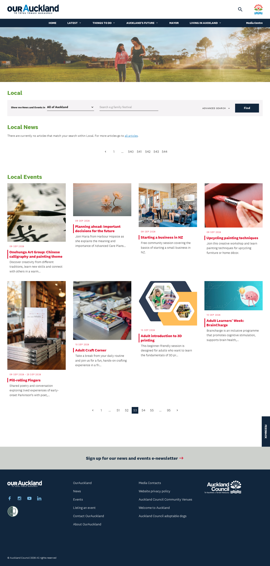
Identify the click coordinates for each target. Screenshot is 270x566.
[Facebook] (9, 498)
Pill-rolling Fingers (25, 380)
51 (118, 410)
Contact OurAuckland (88, 516)
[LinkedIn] (39, 498)
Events (78, 499)
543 (156, 152)
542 (147, 152)
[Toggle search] (240, 9)
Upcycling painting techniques (232, 238)
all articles (131, 136)
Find (247, 108)
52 (126, 410)
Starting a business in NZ (162, 237)
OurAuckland (82, 483)
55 (152, 410)
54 (143, 410)
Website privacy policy (154, 491)
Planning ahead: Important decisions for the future (97, 228)
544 (164, 152)
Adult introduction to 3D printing (161, 338)
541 (139, 152)
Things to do (102, 23)
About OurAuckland (87, 524)
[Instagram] (19, 498)
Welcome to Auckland (154, 508)
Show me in (28, 107)
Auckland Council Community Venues (165, 499)
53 (135, 410)
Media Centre (254, 23)
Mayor (174, 23)
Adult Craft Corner (90, 350)
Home (52, 23)
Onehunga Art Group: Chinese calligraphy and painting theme (35, 254)
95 (169, 410)
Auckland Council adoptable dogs (162, 516)
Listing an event (84, 508)
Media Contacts (150, 483)
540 (131, 152)
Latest (72, 23)
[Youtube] (29, 498)
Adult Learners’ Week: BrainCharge (225, 322)
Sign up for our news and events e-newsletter (132, 458)
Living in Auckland (204, 23)
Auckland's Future (140, 23)
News (77, 491)
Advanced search (214, 108)
